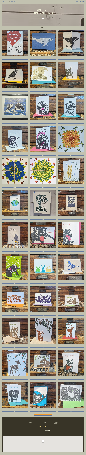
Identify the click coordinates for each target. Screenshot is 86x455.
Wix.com (46, 453)
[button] (83, 1)
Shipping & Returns (56, 422)
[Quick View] (71, 75)
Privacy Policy (55, 423)
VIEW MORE (43, 414)
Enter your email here (38, 429)
